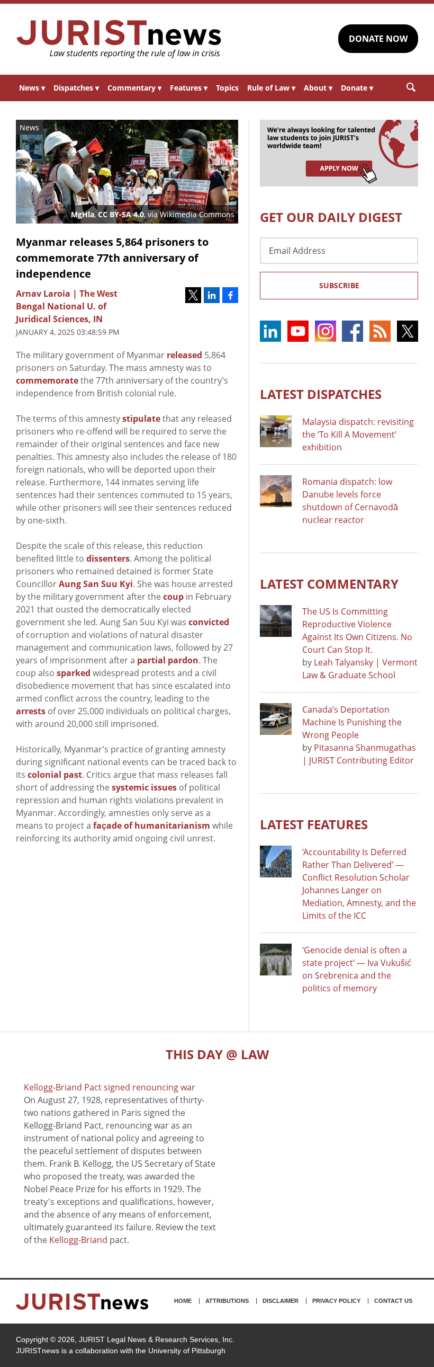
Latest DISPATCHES (321, 394)
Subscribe (339, 285)
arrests (31, 711)
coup (173, 596)
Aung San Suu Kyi (96, 584)
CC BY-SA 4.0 (121, 214)
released (184, 355)
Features (188, 88)
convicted (208, 622)
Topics (227, 88)
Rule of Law (271, 88)
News (32, 88)
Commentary (134, 88)
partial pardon (167, 660)
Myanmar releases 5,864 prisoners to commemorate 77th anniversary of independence (112, 258)
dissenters (108, 558)
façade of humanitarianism (151, 825)
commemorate (47, 380)
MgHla (82, 214)
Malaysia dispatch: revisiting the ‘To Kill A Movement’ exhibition (358, 434)
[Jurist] (119, 39)
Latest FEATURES (314, 824)
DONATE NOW (378, 39)
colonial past (55, 774)
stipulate (141, 418)
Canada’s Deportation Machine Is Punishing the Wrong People (352, 722)
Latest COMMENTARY (329, 583)
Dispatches (76, 88)
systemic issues (144, 787)
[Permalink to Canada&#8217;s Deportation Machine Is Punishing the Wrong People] (276, 719)
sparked (74, 673)
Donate (357, 88)
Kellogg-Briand (78, 1240)
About (318, 88)
